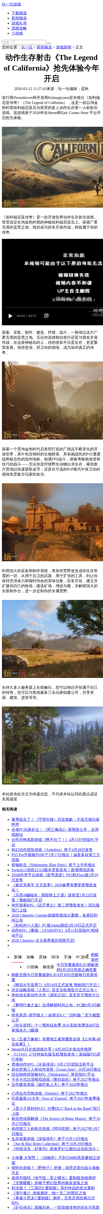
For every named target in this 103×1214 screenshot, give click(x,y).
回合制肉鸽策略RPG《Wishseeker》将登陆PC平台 (53, 1074)
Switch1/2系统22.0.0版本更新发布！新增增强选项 (52, 870)
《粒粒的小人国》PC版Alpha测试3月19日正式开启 (54, 925)
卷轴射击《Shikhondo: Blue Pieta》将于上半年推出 (53, 865)
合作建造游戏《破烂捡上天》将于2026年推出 (49, 1084)
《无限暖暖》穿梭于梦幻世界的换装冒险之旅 (49, 1183)
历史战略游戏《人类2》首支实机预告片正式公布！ (54, 990)
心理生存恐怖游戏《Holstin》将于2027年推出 (49, 1093)
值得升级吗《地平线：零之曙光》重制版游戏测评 (53, 1178)
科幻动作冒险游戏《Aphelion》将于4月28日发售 (52, 850)
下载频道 (19, 13)
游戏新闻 (63, 47)
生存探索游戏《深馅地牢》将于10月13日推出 (49, 1139)
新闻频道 (19, 18)
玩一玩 (27, 47)
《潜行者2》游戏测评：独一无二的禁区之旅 (48, 1193)
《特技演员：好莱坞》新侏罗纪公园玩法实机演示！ (55, 1149)
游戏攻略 (19, 28)
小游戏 (17, 33)
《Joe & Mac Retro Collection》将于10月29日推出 (51, 1144)
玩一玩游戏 (11, 4)
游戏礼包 (19, 23)
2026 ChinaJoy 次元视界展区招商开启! (43, 940)
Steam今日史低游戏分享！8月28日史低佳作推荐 (51, 1049)
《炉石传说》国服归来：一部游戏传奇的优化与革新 (55, 1207)
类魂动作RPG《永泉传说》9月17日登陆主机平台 (52, 1064)
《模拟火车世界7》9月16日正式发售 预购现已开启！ (56, 985)
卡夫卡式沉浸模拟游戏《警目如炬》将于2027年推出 (55, 1079)
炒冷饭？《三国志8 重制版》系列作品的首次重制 (53, 1188)
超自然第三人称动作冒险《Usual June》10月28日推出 (56, 1069)
